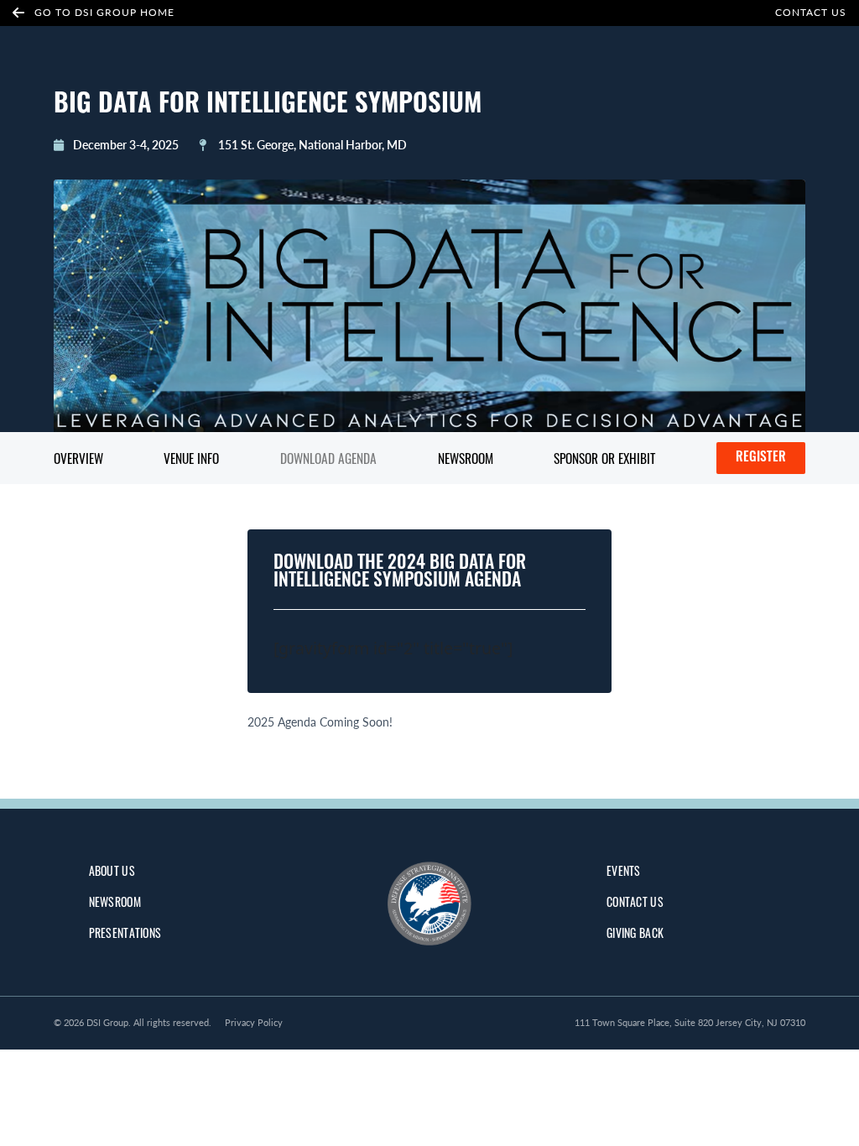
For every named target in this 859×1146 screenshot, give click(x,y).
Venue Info (191, 458)
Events (624, 870)
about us (112, 870)
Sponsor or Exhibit (604, 458)
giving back (635, 932)
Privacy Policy (254, 1022)
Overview (78, 458)
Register (761, 458)
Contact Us (810, 11)
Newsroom (465, 458)
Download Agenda (328, 458)
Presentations (125, 932)
